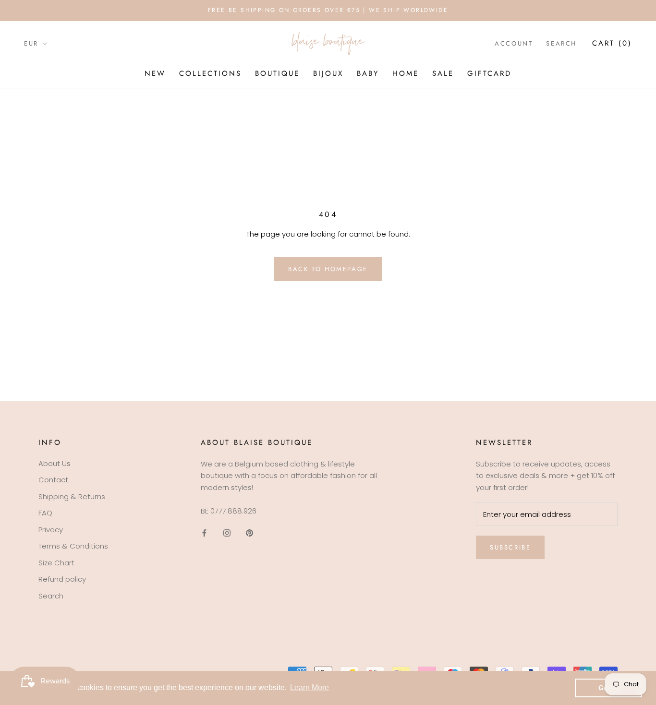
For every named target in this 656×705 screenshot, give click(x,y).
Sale (443, 73)
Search (561, 43)
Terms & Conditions (73, 546)
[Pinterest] (249, 533)
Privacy (50, 530)
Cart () (612, 43)
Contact (53, 480)
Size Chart (56, 563)
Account (514, 43)
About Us (54, 463)
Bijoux (328, 73)
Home (405, 73)
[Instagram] (227, 533)
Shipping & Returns (71, 496)
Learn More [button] (309, 687)
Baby (368, 73)
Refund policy (62, 579)
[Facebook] (204, 533)
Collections (210, 73)
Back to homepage (328, 269)
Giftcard (489, 73)
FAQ (45, 513)
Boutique (277, 73)
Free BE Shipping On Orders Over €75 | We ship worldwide (328, 10)
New (155, 73)
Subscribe (510, 547)
